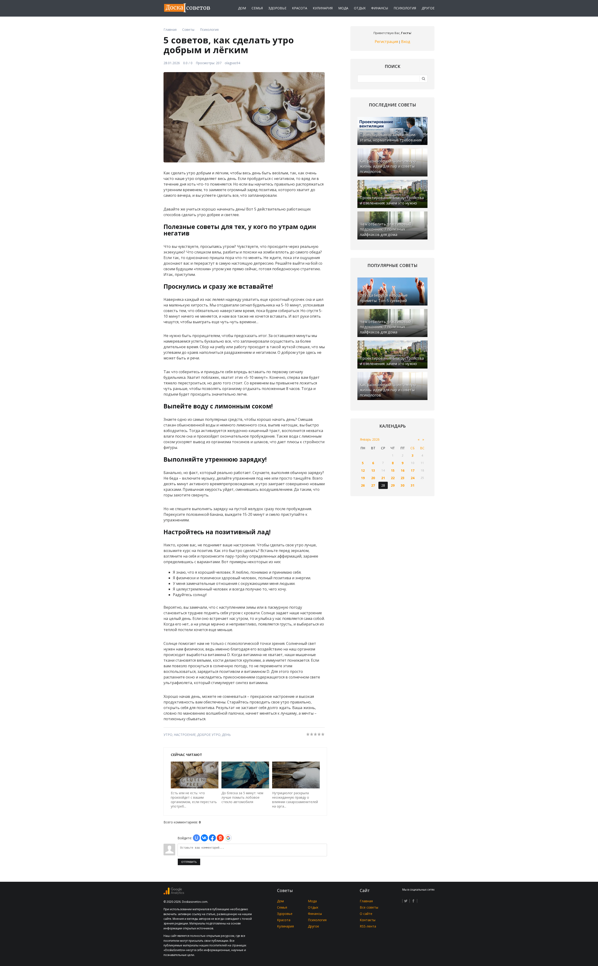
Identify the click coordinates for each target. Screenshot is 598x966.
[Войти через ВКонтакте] (204, 837)
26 (363, 485)
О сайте (366, 913)
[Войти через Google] (228, 837)
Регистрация (386, 41)
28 (383, 485)
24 (412, 478)
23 (402, 478)
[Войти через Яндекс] (220, 837)
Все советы (369, 907)
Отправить (189, 862)
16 (402, 470)
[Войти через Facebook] (212, 837)
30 (402, 485)
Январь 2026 (370, 439)
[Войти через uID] (196, 837)
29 (393, 485)
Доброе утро (209, 734)
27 (373, 485)
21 (383, 478)
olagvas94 (232, 63)
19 (363, 478)
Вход (405, 41)
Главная (366, 901)
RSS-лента (368, 926)
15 (393, 470)
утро (168, 734)
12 (363, 470)
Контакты (367, 920)
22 (393, 478)
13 (373, 470)
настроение (185, 734)
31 (412, 485)
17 (412, 470)
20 (373, 478)
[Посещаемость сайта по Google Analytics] (174, 893)
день (226, 734)
